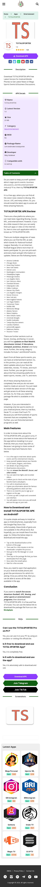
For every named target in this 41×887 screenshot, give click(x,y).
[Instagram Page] (11, 877)
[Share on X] (14, 61)
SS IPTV (29, 852)
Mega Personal (11, 771)
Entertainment (29, 14)
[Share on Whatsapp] (18, 61)
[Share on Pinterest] (23, 61)
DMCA (9, 871)
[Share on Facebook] (10, 61)
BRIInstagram (29, 798)
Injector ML (29, 771)
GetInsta (11, 825)
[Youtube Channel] (36, 877)
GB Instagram (11, 798)
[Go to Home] (20, 4)
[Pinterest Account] (17, 877)
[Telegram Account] (23, 877)
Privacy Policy (19, 871)
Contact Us (30, 871)
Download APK (22, 56)
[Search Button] (37, 4)
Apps (16, 14)
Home (6, 14)
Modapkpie (8, 610)
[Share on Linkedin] (27, 61)
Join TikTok (20, 689)
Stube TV (29, 825)
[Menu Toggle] (4, 4)
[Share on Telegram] (31, 61)
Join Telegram (20, 683)
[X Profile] (29, 877)
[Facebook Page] (5, 877)
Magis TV (11, 852)
